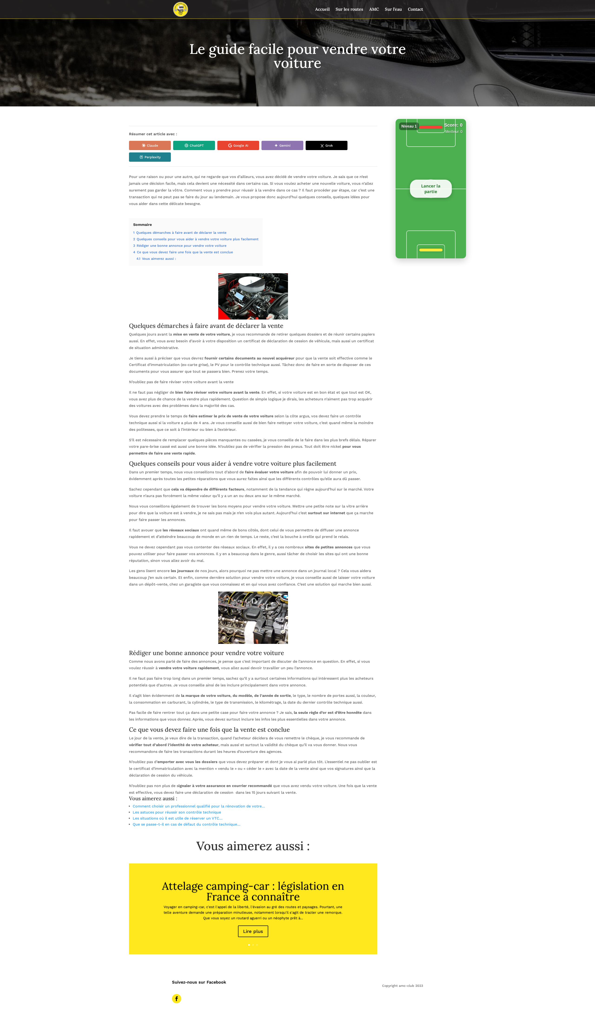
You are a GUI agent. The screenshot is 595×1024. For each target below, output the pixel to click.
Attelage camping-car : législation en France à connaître (253, 891)
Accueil (322, 10)
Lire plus (253, 931)
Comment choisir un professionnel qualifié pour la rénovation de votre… (199, 806)
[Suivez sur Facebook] (176, 998)
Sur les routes (349, 10)
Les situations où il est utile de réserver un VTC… (177, 818)
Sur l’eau (393, 10)
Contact (415, 10)
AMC (374, 10)
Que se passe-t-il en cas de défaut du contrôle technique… (186, 824)
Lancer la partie (430, 188)
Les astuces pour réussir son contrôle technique (177, 812)
